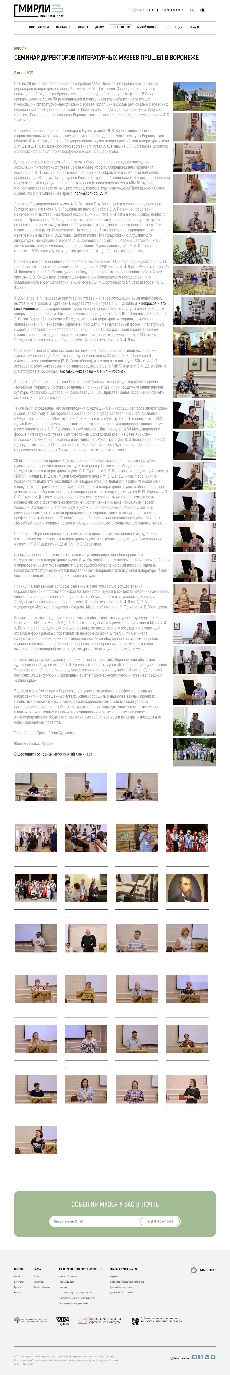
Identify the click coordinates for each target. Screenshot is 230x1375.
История (17, 1276)
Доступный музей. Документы (122, 1292)
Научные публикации (42, 1287)
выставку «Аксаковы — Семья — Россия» (92, 371)
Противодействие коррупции (121, 1287)
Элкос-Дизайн (28, 1364)
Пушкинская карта (171, 10)
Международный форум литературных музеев (77, 1298)
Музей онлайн (147, 27)
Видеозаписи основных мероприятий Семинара (53, 754)
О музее (195, 27)
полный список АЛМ (91, 193)
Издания (37, 1276)
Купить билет (146, 10)
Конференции (39, 1282)
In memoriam (19, 1282)
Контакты (18, 1292)
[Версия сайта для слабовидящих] (203, 10)
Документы (114, 1276)
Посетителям (39, 27)
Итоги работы (64, 1287)
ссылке (179, 1321)
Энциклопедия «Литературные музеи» (73, 1303)
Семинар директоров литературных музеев (75, 1292)
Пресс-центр (121, 27)
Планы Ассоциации (66, 1282)
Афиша (83, 27)
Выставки (63, 27)
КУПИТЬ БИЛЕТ (207, 1270)
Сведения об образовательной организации (127, 1282)
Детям (99, 27)
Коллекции (174, 27)
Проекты (17, 1287)
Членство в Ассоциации (68, 1276)
